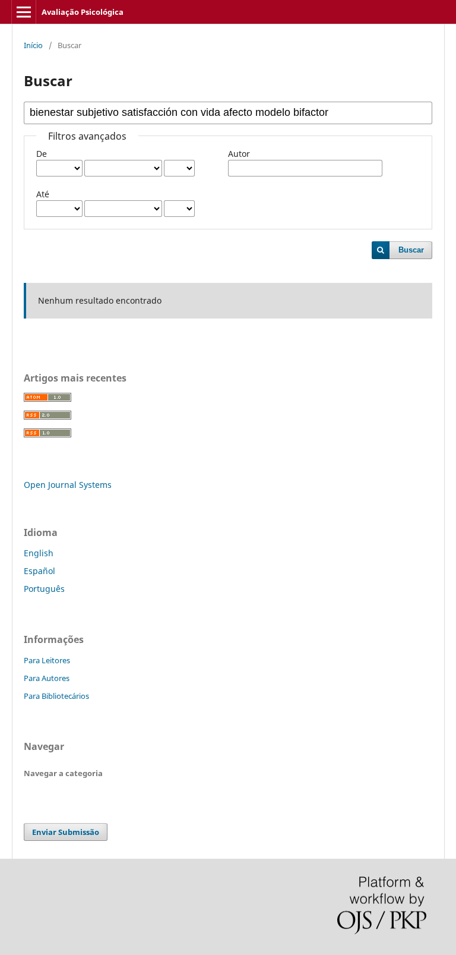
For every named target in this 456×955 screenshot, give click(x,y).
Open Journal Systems (68, 484)
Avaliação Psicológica (83, 12)
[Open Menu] (24, 12)
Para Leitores (47, 660)
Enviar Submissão (65, 832)
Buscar (411, 249)
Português (44, 588)
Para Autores (46, 678)
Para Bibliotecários (56, 696)
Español (39, 570)
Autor (239, 153)
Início (33, 45)
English (38, 553)
